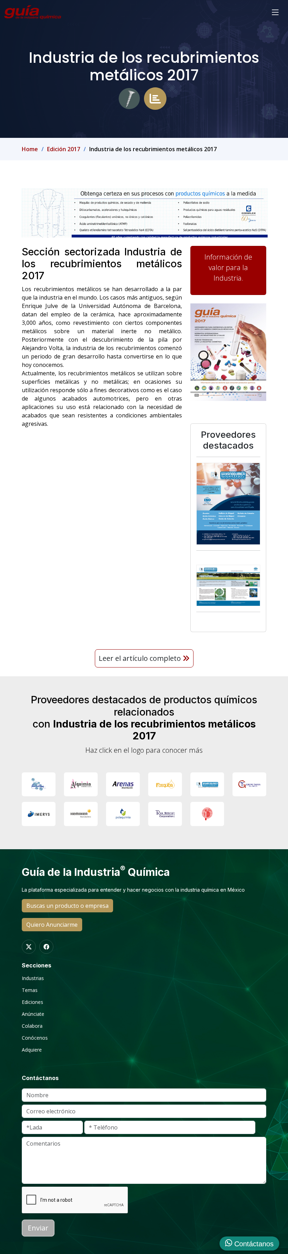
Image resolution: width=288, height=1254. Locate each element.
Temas (30, 990)
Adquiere (32, 1049)
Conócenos (35, 1037)
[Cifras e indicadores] (155, 98)
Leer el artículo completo (141, 658)
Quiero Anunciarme (52, 924)
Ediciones (32, 1002)
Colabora (32, 1026)
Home (30, 149)
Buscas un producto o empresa (67, 906)
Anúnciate (33, 1014)
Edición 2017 (63, 149)
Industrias (33, 978)
